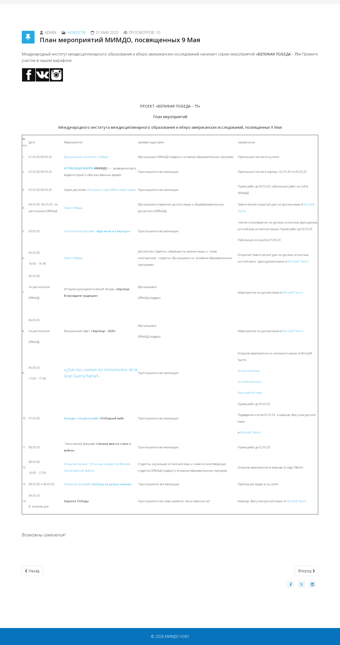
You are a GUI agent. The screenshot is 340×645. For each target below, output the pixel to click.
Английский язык (249, 382)
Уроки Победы (73, 208)
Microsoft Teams (297, 261)
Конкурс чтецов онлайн (81, 418)
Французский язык (250, 392)
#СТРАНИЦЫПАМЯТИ (78, 168)
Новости (77, 32)
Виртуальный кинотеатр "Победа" (86, 157)
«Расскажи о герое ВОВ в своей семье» (111, 190)
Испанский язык (249, 371)
